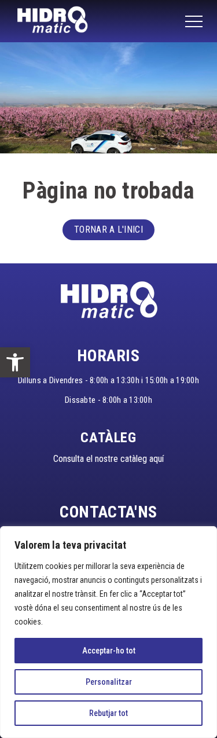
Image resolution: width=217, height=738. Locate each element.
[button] (15, 362)
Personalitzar (109, 681)
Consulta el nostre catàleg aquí (108, 458)
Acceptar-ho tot (108, 650)
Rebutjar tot (108, 713)
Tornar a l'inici (108, 229)
